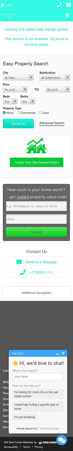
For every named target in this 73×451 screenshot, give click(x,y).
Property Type (12, 108)
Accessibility (11, 447)
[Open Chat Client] (61, 440)
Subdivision (47, 72)
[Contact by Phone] (59, 4)
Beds (6, 96)
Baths (24, 96)
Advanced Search (52, 123)
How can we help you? (26, 385)
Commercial (27, 113)
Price (6, 84)
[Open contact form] (68, 4)
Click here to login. (50, 428)
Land (45, 113)
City (5, 72)
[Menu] (67, 15)
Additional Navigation (36, 292)
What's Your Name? (25, 370)
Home (9, 113)
